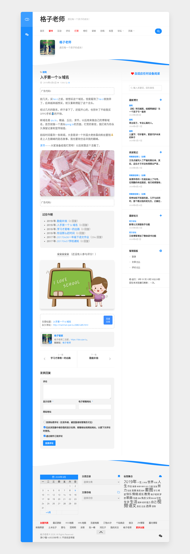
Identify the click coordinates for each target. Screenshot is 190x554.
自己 (154, 502)
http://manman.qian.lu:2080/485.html (70, 325)
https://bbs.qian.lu (79, 339)
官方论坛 (132, 221)
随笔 (45, 72)
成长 (141, 494)
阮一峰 (92, 527)
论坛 (120, 31)
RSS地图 (69, 523)
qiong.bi (69, 124)
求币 (42, 145)
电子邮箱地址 (86, 401)
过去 (143, 506)
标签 (111, 31)
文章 (136, 262)
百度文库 (108, 320)
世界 (150, 482)
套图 (149, 489)
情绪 (135, 494)
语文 (132, 506)
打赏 (77, 31)
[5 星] (68, 254)
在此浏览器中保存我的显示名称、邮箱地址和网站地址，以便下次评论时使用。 (76, 429)
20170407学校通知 (68, 241)
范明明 (73, 527)
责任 (139, 506)
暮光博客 (153, 523)
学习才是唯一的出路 (68, 229)
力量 (151, 486)
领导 (154, 506)
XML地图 (82, 523)
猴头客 (153, 498)
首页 (42, 31)
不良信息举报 (68, 537)
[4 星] (65, 254)
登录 (134, 256)
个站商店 (120, 523)
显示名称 (48, 401)
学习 (155, 490)
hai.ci (55, 99)
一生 (139, 482)
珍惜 (158, 498)
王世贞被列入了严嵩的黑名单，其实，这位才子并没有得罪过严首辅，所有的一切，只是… (144, 162)
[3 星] (63, 254)
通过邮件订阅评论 (54, 436)
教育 (147, 494)
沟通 (135, 498)
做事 (134, 486)
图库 (142, 491)
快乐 (129, 494)
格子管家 (58, 335)
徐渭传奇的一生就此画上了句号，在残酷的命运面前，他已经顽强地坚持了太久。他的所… (144, 181)
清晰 (139, 498)
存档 (102, 31)
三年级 (144, 483)
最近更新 (57, 523)
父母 (148, 498)
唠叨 (85, 31)
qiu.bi (54, 120)
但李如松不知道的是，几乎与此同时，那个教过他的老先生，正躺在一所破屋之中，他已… (144, 200)
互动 (59, 31)
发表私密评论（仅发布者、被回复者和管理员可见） (70, 422)
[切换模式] (27, 19)
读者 (94, 31)
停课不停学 (141, 487)
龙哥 (82, 527)
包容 (129, 490)
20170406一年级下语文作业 (73, 237)
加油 (155, 486)
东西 (155, 483)
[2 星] (61, 254)
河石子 (103, 527)
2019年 (130, 481)
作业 (130, 486)
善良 (139, 490)
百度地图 (95, 523)
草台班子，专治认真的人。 (141, 123)
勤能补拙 (62, 221)
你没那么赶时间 (66, 233)
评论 (68, 31)
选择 (148, 506)
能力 (148, 502)
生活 (133, 502)
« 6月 (48, 512)
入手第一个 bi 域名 (67, 225)
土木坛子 (52, 527)
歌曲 (129, 498)
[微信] (26, 34)
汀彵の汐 (107, 523)
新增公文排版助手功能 (139, 224)
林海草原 (40, 527)
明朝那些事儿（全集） (138, 157)
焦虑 (143, 498)
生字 (126, 502)
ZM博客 (140, 523)
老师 (144, 502)
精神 (140, 502)
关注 (147, 487)
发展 (134, 490)
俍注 (131, 523)
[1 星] (58, 254)
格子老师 (52, 19)
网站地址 (47, 412)
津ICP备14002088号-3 (50, 537)
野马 (63, 527)
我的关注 (114, 527)
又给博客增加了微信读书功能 (142, 236)
